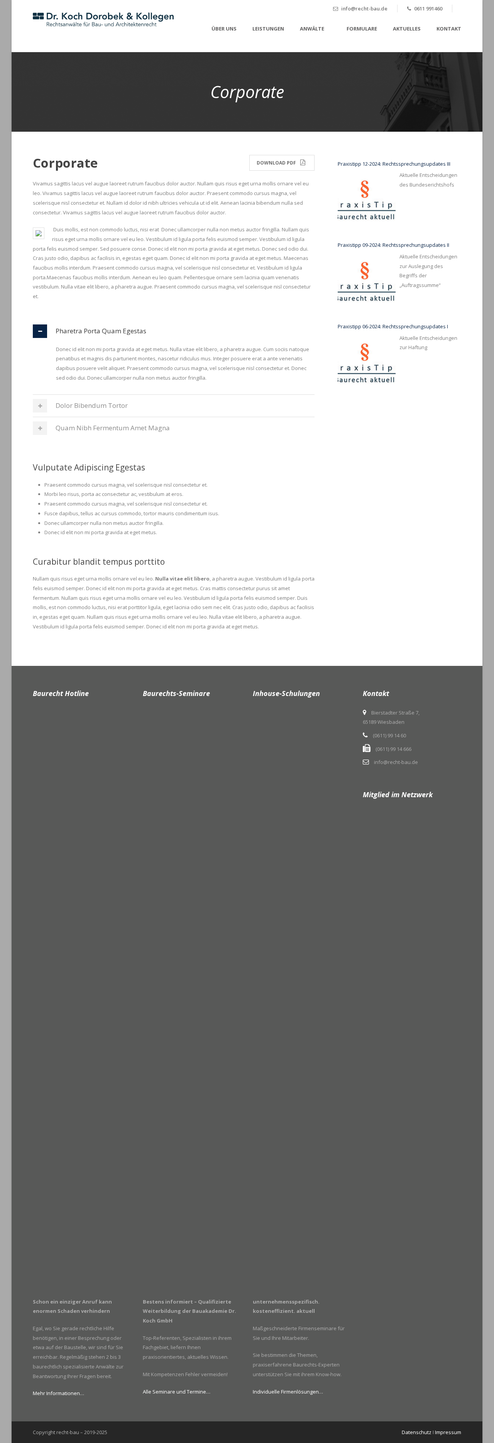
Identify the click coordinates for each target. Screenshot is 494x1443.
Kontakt (448, 28)
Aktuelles (407, 28)
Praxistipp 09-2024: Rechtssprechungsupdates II (393, 244)
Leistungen (268, 28)
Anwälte (312, 28)
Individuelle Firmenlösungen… (288, 1391)
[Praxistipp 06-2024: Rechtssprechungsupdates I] (367, 364)
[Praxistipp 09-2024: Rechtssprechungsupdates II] (367, 283)
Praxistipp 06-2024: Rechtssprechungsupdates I (393, 326)
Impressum (448, 1432)
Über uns (224, 28)
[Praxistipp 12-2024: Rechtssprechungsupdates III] (367, 201)
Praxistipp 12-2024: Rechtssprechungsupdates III (394, 163)
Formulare (362, 28)
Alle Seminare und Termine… (176, 1391)
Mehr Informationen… (58, 1393)
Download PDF (276, 163)
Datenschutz (416, 1432)
